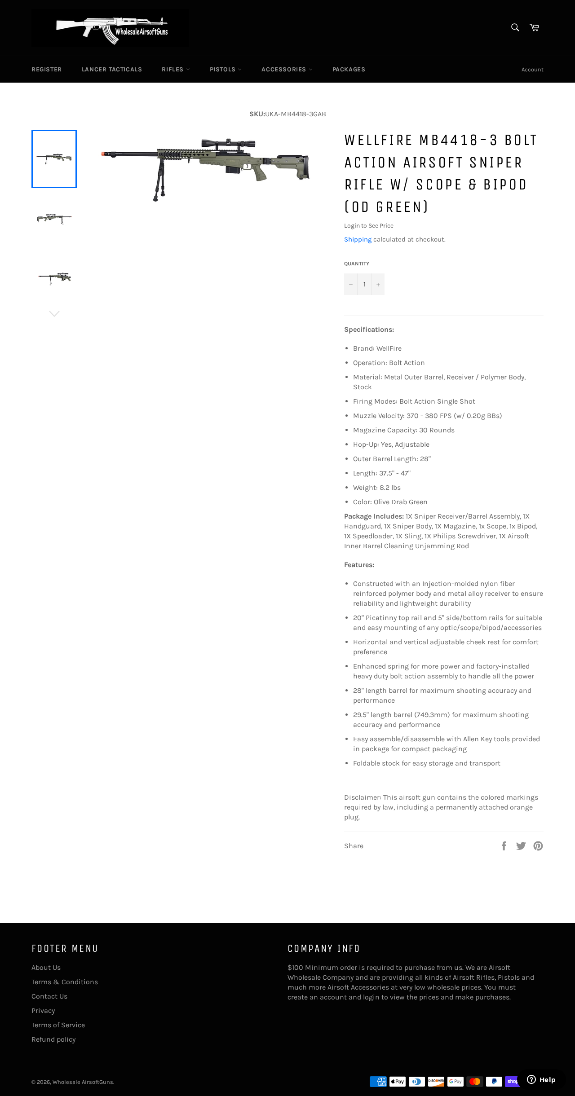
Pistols (224, 69)
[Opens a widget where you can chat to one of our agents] (541, 1080)
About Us (46, 967)
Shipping (358, 239)
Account (533, 69)
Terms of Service (58, 1025)
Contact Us (49, 996)
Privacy (43, 1010)
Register (46, 69)
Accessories (284, 69)
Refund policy (53, 1039)
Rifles (174, 69)
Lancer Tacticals (112, 69)
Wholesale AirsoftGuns (83, 1081)
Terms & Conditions (64, 981)
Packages (349, 69)
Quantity (356, 263)
